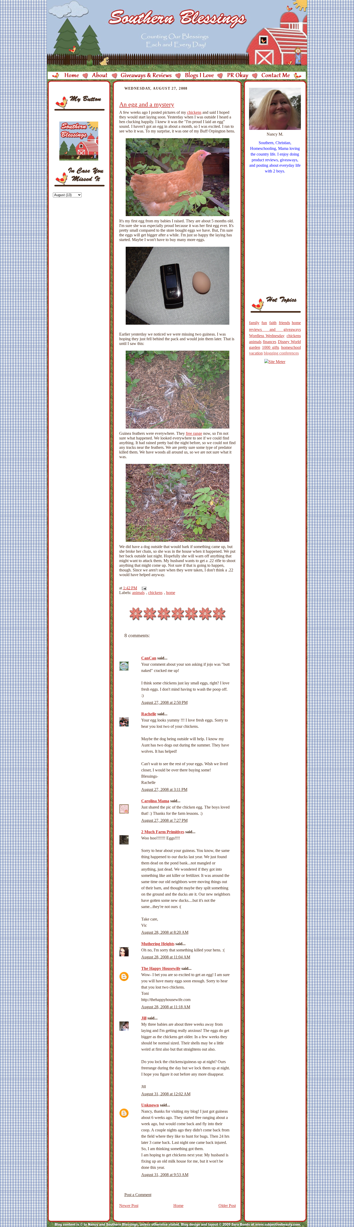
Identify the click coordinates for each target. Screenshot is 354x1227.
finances (269, 341)
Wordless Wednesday (267, 336)
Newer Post (128, 1205)
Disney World (289, 341)
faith (273, 323)
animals (138, 592)
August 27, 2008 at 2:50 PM (164, 702)
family (254, 323)
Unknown (150, 1105)
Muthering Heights (157, 944)
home (170, 592)
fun (264, 323)
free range (194, 433)
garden (254, 347)
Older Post (227, 1205)
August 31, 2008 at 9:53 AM (164, 1174)
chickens (194, 112)
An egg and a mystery (146, 104)
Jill (143, 1018)
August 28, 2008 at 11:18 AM (165, 1007)
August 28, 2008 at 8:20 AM (164, 932)
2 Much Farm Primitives (162, 832)
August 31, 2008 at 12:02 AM (165, 1094)
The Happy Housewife (160, 968)
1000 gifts (270, 347)
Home (178, 1205)
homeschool (291, 347)
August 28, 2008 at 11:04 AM (165, 957)
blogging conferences (281, 353)
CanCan (148, 658)
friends (284, 323)
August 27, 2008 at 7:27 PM (164, 820)
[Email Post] (143, 588)
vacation (256, 353)
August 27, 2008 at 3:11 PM (164, 789)
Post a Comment (137, 1194)
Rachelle (148, 714)
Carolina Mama (155, 801)
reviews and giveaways (275, 329)
